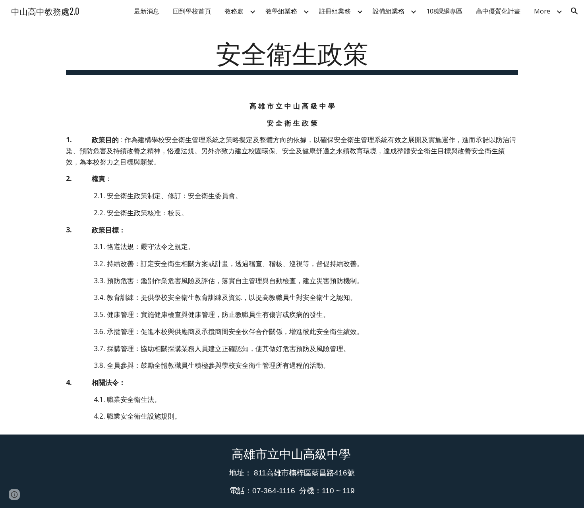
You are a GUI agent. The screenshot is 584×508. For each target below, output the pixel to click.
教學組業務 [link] (281, 11)
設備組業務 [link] (388, 11)
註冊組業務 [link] (335, 11)
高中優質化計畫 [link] (498, 11)
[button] (574, 11)
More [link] (542, 11)
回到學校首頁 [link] (192, 11)
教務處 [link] (234, 11)
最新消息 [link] (146, 11)
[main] (292, 55)
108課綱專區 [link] (444, 11)
